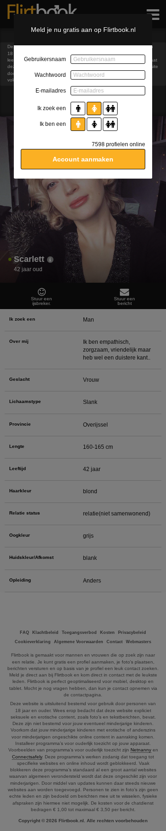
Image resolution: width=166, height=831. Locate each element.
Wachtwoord (50, 75)
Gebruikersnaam (45, 59)
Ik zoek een (51, 108)
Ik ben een (53, 124)
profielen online (118, 144)
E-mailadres (51, 90)
